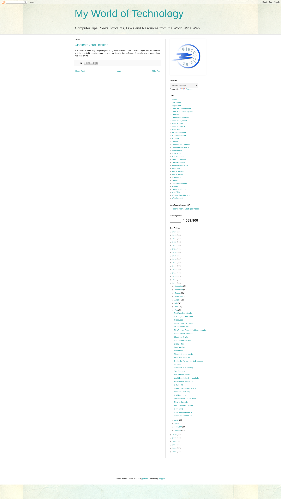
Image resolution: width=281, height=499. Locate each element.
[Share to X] (91, 63)
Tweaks (175, 186)
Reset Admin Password (183, 382)
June (176, 307)
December (178, 286)
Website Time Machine (181, 195)
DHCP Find (178, 385)
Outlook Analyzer (178, 162)
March (177, 423)
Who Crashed (177, 198)
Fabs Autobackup (179, 136)
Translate (189, 89)
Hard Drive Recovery (182, 340)
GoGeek (175, 142)
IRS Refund (176, 153)
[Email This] (85, 63)
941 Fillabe (176, 103)
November (178, 290)
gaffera (145, 479)
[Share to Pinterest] (96, 63)
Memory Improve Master (183, 354)
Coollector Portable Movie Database (188, 361)
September (179, 296)
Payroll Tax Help (178, 171)
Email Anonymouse (179, 121)
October (177, 293)
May (176, 310)
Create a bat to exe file (183, 416)
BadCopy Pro (179, 347)
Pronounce (176, 177)
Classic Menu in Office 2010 (185, 388)
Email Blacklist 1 (178, 127)
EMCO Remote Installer (183, 405)
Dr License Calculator (180, 118)
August (177, 300)
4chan (174, 100)
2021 (174, 249)
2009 (174, 438)
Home (118, 71)
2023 (174, 242)
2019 (174, 256)
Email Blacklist (178, 124)
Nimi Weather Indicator (183, 313)
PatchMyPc (176, 168)
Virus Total (176, 192)
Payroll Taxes (177, 174)
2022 (174, 245)
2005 (174, 452)
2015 (174, 269)
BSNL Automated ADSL (183, 412)
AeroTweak (178, 351)
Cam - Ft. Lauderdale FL (181, 109)
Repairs (175, 180)
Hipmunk (177, 364)
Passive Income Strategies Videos (185, 209)
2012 (174, 280)
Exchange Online (179, 133)
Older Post (156, 71)
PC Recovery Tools (181, 327)
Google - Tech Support (181, 145)
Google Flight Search (180, 147)
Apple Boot (176, 106)
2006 (174, 448)
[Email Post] (81, 63)
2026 (174, 232)
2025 (174, 235)
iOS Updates (177, 151)
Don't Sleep (178, 409)
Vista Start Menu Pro (182, 358)
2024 (174, 239)
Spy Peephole (179, 371)
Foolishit (175, 139)
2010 (174, 435)
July (176, 303)
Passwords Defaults (180, 165)
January (177, 430)
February (178, 427)
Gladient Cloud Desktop (91, 45)
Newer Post (80, 71)
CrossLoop (178, 320)
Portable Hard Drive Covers (185, 399)
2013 (174, 276)
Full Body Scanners (182, 375)
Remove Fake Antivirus (183, 334)
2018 (174, 259)
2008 (174, 441)
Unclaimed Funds (179, 189)
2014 (174, 273)
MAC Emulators (178, 157)
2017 (174, 263)
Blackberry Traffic (181, 337)
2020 (174, 252)
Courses (175, 115)
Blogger (162, 479)
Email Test (176, 130)
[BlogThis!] (88, 63)
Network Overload (179, 159)
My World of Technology (129, 13)
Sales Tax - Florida (179, 183)
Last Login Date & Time (183, 317)
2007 (174, 445)
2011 (174, 283)
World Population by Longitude (186, 378)
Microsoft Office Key (182, 392)
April (176, 420)
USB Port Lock (180, 395)
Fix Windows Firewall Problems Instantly (190, 330)
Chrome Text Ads (181, 402)
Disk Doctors (179, 344)
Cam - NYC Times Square (182, 112)
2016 (174, 266)
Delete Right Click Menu (183, 323)
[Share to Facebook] (94, 63)
